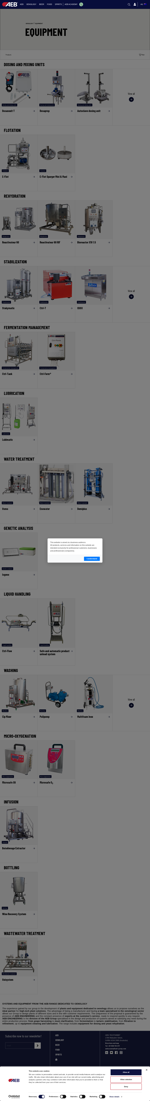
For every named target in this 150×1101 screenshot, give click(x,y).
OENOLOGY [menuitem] (31, 4)
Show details (114, 1097)
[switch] (63, 1096)
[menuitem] (81, 4)
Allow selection (126, 1079)
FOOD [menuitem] (49, 4)
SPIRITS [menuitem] (58, 4)
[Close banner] (146, 1070)
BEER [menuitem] (41, 4)
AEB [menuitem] (21, 4)
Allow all (126, 1072)
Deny (126, 1087)
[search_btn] (129, 4)
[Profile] (135, 4)
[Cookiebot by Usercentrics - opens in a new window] (14, 1096)
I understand (92, 559)
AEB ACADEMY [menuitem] (71, 4)
